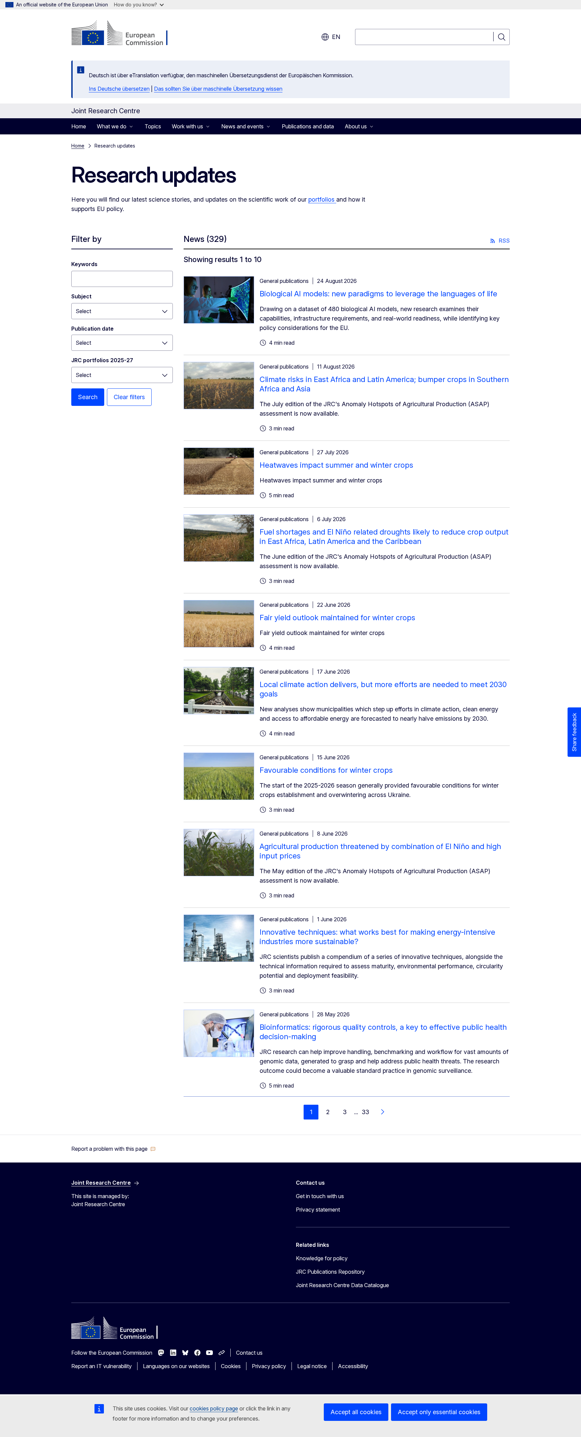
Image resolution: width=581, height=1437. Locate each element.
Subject (81, 296)
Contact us (249, 1352)
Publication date (92, 328)
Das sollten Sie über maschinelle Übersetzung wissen (218, 88)
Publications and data (308, 126)
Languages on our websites (176, 1366)
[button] (113, 1149)
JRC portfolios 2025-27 (102, 360)
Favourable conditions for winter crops (326, 770)
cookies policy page (214, 1408)
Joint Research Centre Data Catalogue (342, 1285)
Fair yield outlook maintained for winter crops (337, 617)
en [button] (336, 36)
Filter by (86, 239)
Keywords (84, 264)
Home (78, 126)
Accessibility (353, 1366)
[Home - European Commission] (125, 33)
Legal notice (312, 1366)
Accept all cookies (356, 1411)
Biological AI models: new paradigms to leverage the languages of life (378, 293)
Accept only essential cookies (439, 1411)
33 (365, 1111)
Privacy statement (318, 1209)
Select (83, 311)
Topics (153, 126)
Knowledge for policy (322, 1258)
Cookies (231, 1366)
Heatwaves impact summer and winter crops (336, 465)
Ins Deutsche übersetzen (119, 88)
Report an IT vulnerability (101, 1366)
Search (88, 396)
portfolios (322, 199)
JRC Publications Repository (330, 1271)
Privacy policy (269, 1366)
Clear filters (129, 396)
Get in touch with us (320, 1196)
